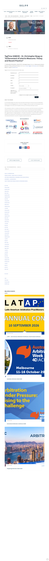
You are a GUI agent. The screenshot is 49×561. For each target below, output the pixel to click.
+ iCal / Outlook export (35, 160)
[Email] (28, 147)
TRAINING (19, 11)
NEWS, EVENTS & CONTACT (42, 12)
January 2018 (7, 257)
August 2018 (7, 248)
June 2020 (6, 223)
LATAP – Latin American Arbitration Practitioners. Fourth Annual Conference (24, 336)
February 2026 (7, 187)
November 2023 (7, 202)
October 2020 (7, 221)
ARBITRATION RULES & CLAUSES (11, 12)
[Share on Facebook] (20, 147)
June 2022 (6, 208)
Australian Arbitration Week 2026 (14, 379)
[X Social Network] (23, 147)
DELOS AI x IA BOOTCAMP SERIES (9, 173)
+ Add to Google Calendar (14, 160)
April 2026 (6, 185)
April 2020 (6, 227)
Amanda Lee (35, 65)
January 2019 (7, 244)
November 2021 (7, 212)
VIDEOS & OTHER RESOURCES (25, 12)
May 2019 (6, 240)
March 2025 (6, 193)
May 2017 (6, 265)
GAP (16, 11)
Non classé (6, 273)
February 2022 (7, 210)
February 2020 (7, 231)
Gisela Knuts (15, 67)
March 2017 (6, 269)
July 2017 (6, 263)
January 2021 (7, 219)
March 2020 (6, 229)
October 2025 (7, 191)
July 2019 (6, 238)
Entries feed (6, 280)
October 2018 (7, 246)
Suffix (11, 80)
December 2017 (7, 259)
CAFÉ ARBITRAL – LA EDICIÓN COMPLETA (10, 179)
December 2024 (7, 195)
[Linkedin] (25, 147)
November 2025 (7, 189)
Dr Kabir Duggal (28, 65)
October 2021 (7, 214)
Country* (12, 85)
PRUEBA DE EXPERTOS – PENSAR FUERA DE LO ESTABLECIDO (13, 175)
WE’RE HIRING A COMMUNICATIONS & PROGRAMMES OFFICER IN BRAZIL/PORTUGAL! (17, 177)
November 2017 (7, 261)
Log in (5, 278)
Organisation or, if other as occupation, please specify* (14, 91)
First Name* (12, 75)
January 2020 (7, 233)
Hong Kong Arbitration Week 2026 (14, 468)
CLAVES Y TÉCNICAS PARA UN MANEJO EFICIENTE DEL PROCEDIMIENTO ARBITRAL (16, 181)
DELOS (5, 11)
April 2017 (6, 267)
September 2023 (7, 206)
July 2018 (6, 250)
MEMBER (36, 11)
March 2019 (6, 242)
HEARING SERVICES (31, 12)
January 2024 (7, 200)
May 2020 (6, 225)
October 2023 (7, 204)
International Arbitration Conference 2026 (16, 423)
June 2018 (6, 252)
